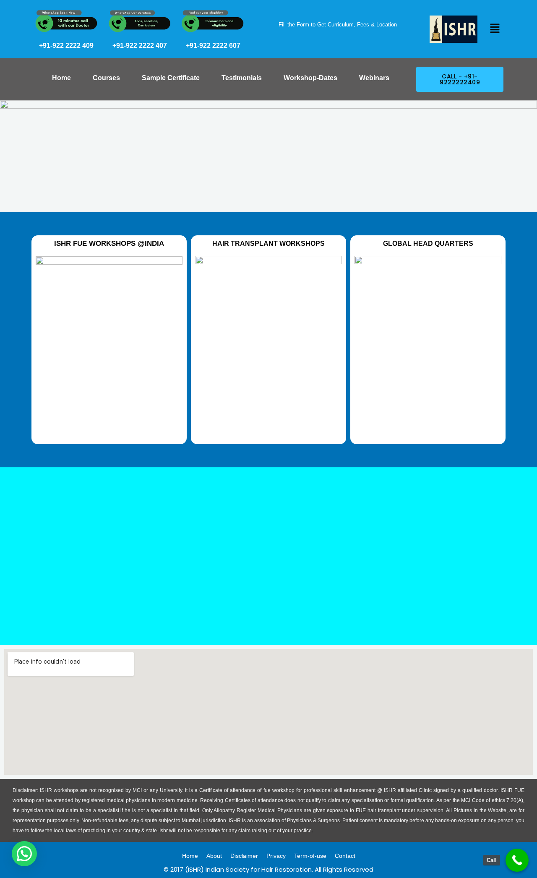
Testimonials (242, 77)
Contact (345, 855)
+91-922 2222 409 (66, 45)
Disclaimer (244, 855)
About (214, 855)
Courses (106, 77)
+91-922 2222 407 (139, 45)
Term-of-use (310, 855)
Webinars (374, 77)
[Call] (517, 860)
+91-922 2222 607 (213, 45)
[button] (494, 29)
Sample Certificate (171, 77)
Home (61, 77)
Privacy (276, 855)
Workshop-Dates (310, 77)
